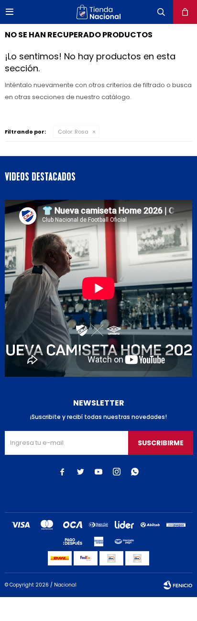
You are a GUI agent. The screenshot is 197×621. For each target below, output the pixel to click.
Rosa (73, 131)
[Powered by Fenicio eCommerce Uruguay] (178, 585)
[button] (161, 12)
